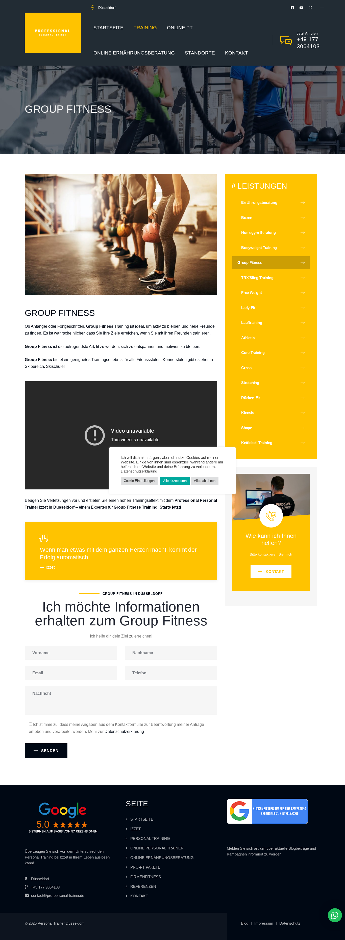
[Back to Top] (334, 931)
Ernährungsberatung (259, 202)
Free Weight (251, 292)
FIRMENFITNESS (145, 877)
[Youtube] (301, 7)
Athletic (247, 338)
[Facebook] (292, 7)
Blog (244, 923)
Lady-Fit (248, 308)
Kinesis (247, 412)
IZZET (135, 829)
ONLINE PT (180, 27)
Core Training (252, 352)
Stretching (250, 382)
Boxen (246, 217)
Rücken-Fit (250, 398)
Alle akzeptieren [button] (175, 481)
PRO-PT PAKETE (145, 867)
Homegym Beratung (258, 232)
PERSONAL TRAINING (150, 838)
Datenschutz (289, 923)
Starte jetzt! (170, 507)
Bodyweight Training (259, 247)
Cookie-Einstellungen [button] (139, 481)
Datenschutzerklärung (124, 731)
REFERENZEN (143, 886)
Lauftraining (251, 322)
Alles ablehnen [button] (204, 481)
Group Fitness (249, 262)
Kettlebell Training (256, 442)
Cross (246, 368)
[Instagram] (310, 7)
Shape (246, 428)
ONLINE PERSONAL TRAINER (157, 848)
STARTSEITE (108, 27)
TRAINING (145, 27)
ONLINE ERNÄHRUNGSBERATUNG (134, 53)
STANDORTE (200, 53)
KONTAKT (236, 53)
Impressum (263, 923)
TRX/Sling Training (257, 277)
